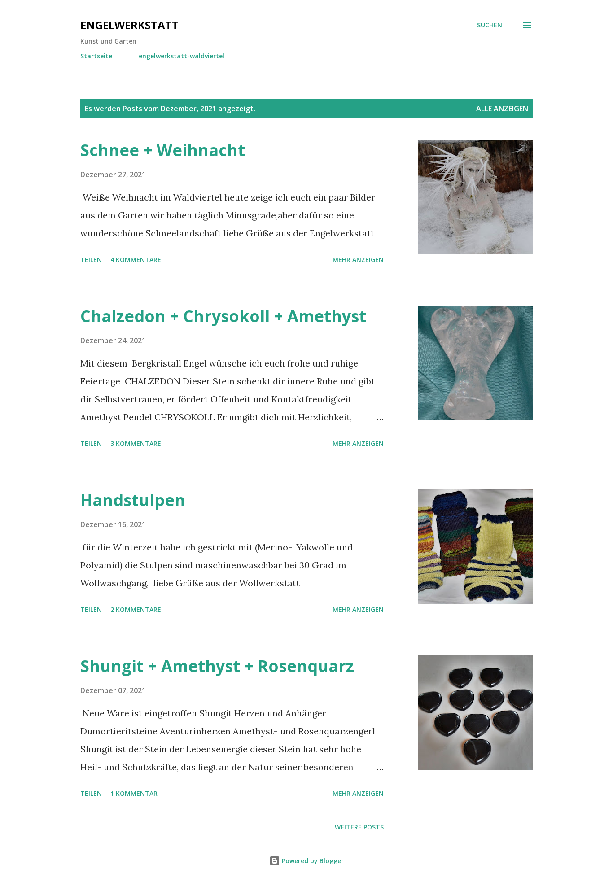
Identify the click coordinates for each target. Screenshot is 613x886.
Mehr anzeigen (358, 259)
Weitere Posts (359, 827)
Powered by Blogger (312, 860)
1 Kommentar (134, 793)
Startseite (96, 56)
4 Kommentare (135, 259)
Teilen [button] (91, 259)
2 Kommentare (135, 609)
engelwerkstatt (129, 24)
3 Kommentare (135, 443)
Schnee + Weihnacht (162, 150)
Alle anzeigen (502, 108)
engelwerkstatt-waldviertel (181, 56)
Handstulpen (132, 500)
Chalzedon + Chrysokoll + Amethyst (223, 316)
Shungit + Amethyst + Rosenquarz (217, 666)
